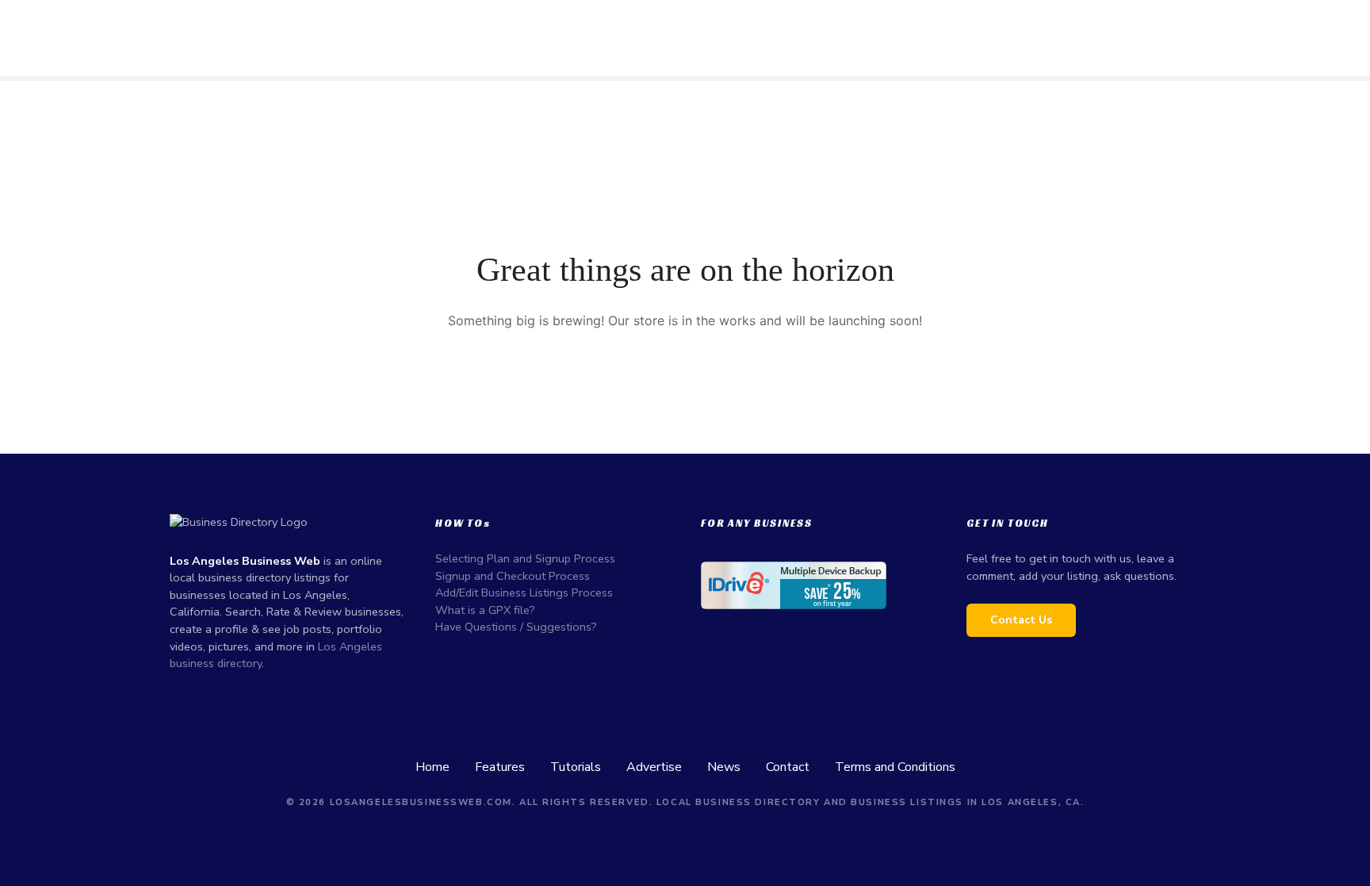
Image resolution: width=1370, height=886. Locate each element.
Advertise (654, 767)
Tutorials (575, 767)
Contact (787, 767)
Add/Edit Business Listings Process (524, 592)
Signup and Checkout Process (512, 576)
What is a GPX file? (485, 610)
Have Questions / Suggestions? (516, 627)
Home (432, 767)
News (723, 767)
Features (500, 767)
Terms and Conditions (895, 767)
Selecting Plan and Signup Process (525, 558)
